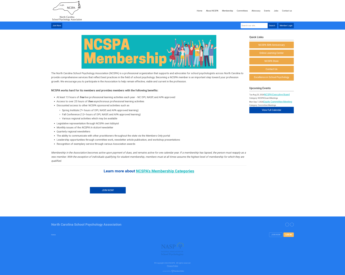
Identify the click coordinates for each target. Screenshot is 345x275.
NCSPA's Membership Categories (165, 171)
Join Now (57, 25)
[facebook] (287, 224)
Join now (275, 235)
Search (272, 25)
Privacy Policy (172, 266)
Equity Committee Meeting (277, 101)
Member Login (286, 25)
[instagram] (292, 224)
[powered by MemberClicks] (172, 271)
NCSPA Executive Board (277, 94)
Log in (289, 235)
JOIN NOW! (108, 190)
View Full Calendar (271, 110)
